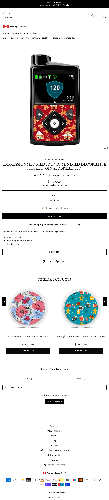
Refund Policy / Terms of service (54, 450)
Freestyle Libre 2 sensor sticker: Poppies (28, 336)
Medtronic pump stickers (24, 33)
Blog (55, 440)
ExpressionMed (54, 159)
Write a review (54, 401)
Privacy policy (54, 455)
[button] (41, 175)
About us (54, 435)
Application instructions (54, 464)
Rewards (54, 459)
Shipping (44, 185)
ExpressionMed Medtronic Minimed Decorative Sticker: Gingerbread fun (39, 37)
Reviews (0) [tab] (28, 378)
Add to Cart (28, 350)
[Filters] (5, 387)
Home (6, 33)
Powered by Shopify (54, 497)
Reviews (54, 445)
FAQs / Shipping (54, 431)
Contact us (54, 426)
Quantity (54, 195)
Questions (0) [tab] (81, 378)
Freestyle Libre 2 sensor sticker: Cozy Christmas (81, 336)
